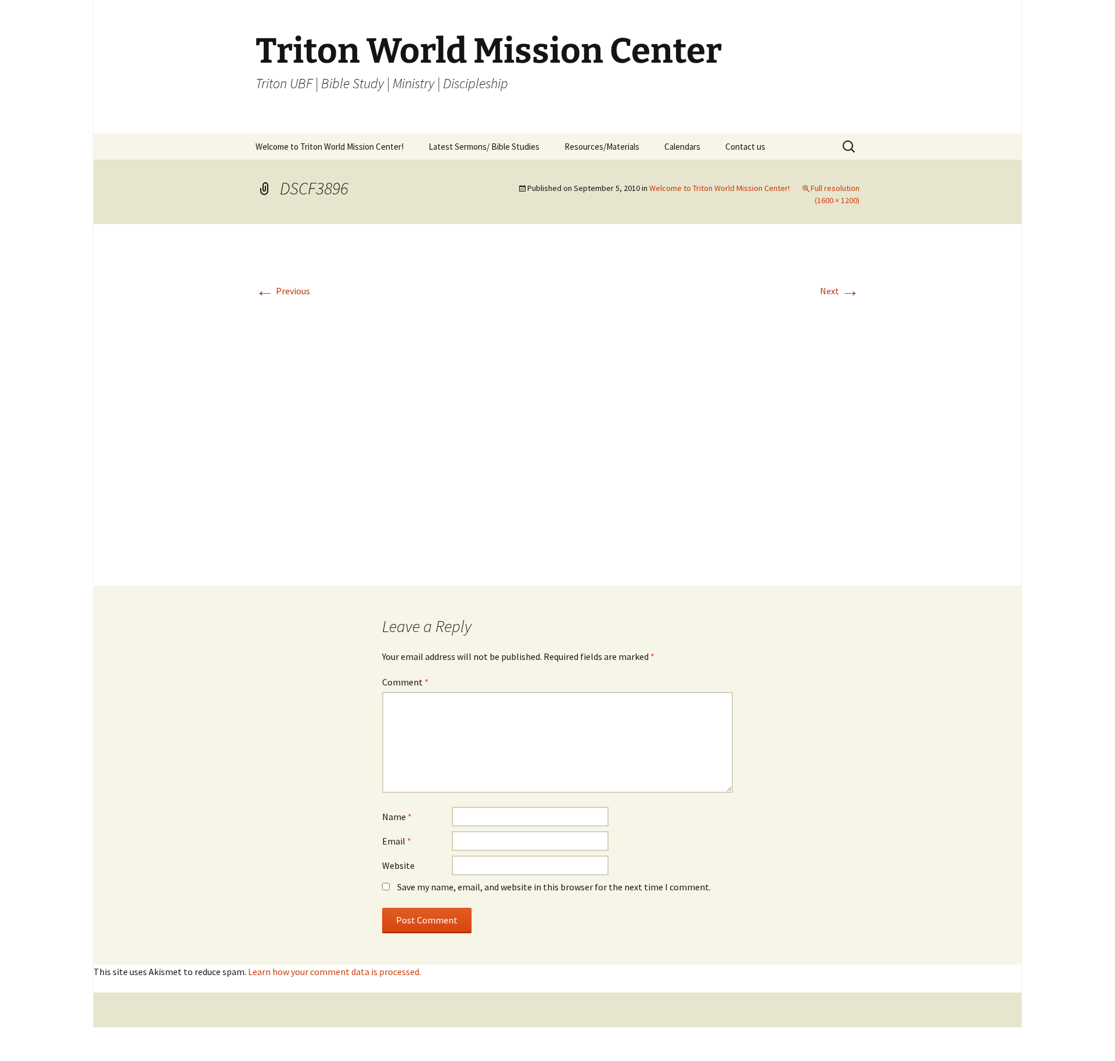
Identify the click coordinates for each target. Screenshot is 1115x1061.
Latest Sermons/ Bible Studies (484, 146)
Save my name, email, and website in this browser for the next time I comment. (554, 887)
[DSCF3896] (557, 403)
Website (398, 865)
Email (396, 841)
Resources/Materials (601, 146)
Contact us (745, 146)
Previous (283, 291)
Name (397, 816)
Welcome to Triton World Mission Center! (330, 146)
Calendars (682, 146)
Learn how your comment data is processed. (334, 971)
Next (839, 291)
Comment (405, 682)
